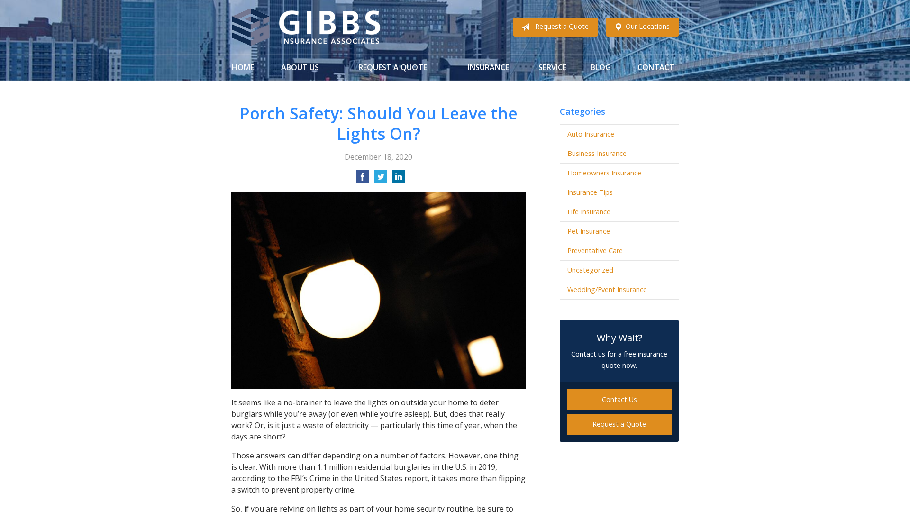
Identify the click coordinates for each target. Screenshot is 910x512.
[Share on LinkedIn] (398, 179)
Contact (655, 67)
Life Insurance (588, 211)
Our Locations (648, 26)
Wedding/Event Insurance (607, 289)
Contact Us (619, 399)
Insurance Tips (590, 192)
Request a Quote (562, 26)
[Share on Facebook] (362, 179)
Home (243, 67)
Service (552, 67)
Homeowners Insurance (604, 172)
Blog (601, 67)
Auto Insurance (590, 133)
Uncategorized (590, 269)
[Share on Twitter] (380, 179)
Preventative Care (595, 250)
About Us (300, 67)
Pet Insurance (588, 231)
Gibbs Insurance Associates (306, 27)
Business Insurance (597, 153)
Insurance (488, 67)
